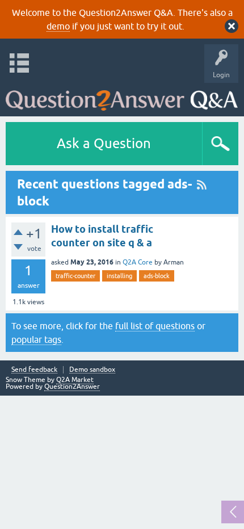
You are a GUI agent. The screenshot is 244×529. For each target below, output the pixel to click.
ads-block (157, 275)
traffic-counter (75, 275)
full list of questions (155, 326)
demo (58, 26)
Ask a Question (104, 143)
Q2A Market (75, 380)
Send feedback (34, 369)
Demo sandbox (92, 369)
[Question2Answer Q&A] (122, 97)
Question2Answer (72, 387)
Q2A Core (138, 262)
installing (119, 275)
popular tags (36, 339)
